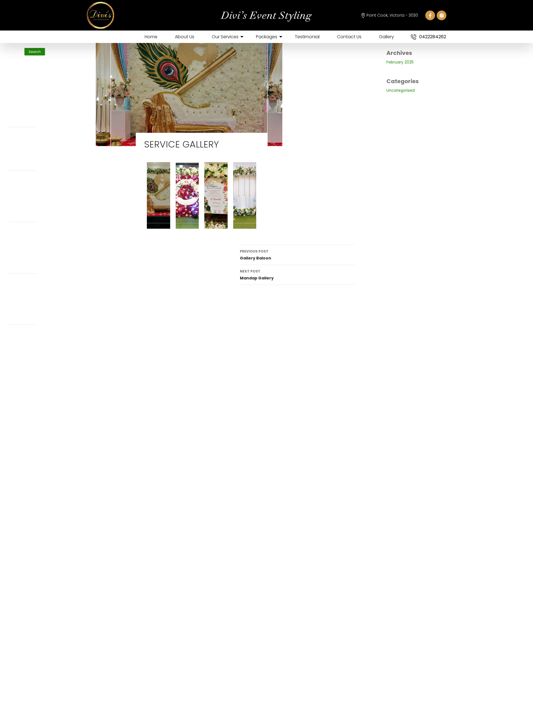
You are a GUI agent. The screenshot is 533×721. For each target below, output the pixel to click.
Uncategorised (400, 90)
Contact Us (349, 37)
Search (14, 45)
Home (151, 37)
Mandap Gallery (257, 275)
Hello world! (17, 87)
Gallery (386, 37)
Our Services (225, 37)
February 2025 (400, 62)
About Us (184, 37)
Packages (266, 37)
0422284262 (432, 37)
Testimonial (307, 37)
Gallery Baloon (255, 255)
